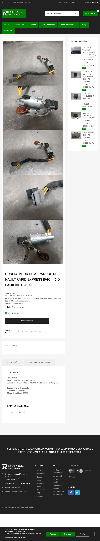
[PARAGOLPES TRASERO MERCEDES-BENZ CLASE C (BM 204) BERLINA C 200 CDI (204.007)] (76, 50)
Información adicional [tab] (39, 362)
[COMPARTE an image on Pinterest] (30, 331)
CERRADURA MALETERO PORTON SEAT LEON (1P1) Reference (87, 76)
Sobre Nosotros (48, 25)
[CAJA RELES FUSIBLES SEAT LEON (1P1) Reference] (76, 96)
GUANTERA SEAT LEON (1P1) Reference (88, 135)
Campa (33, 25)
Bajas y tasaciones (68, 25)
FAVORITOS (5, 3)
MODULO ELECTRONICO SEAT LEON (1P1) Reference (88, 116)
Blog (84, 25)
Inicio (6, 25)
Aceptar (53, 534)
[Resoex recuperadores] (12, 13)
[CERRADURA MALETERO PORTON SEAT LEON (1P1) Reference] (76, 74)
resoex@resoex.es (12, 487)
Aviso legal (57, 476)
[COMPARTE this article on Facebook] (17, 331)
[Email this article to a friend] (39, 331)
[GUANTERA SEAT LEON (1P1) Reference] (76, 135)
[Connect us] (71, 492)
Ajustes (83, 534)
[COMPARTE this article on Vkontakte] (35, 331)
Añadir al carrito (27, 321)
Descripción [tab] (12, 362)
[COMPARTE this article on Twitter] (22, 331)
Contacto (8, 31)
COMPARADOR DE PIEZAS (21, 3)
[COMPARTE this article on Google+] (26, 331)
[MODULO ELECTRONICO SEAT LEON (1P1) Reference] (76, 115)
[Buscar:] (62, 13)
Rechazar (67, 534)
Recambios (19, 25)
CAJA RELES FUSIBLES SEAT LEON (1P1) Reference (88, 97)
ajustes (23, 537)
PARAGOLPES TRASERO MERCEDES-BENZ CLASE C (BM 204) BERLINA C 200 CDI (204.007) (89, 53)
